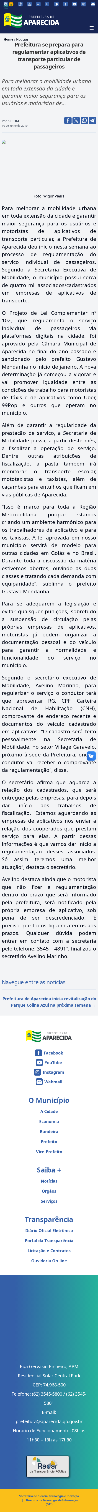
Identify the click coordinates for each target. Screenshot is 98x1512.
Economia (49, 1121)
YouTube (53, 1062)
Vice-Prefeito (49, 1151)
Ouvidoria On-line (49, 1260)
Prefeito (49, 1141)
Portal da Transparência (49, 1240)
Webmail (53, 1082)
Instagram (53, 1072)
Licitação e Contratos (49, 1250)
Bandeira (49, 1131)
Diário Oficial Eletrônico (49, 1230)
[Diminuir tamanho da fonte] (38, 4)
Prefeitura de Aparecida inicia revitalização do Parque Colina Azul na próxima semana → (49, 1002)
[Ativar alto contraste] (56, 4)
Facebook (53, 1053)
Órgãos (49, 1191)
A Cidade (49, 1111)
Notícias (22, 39)
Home (8, 39)
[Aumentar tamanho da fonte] (47, 4)
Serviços (49, 1201)
